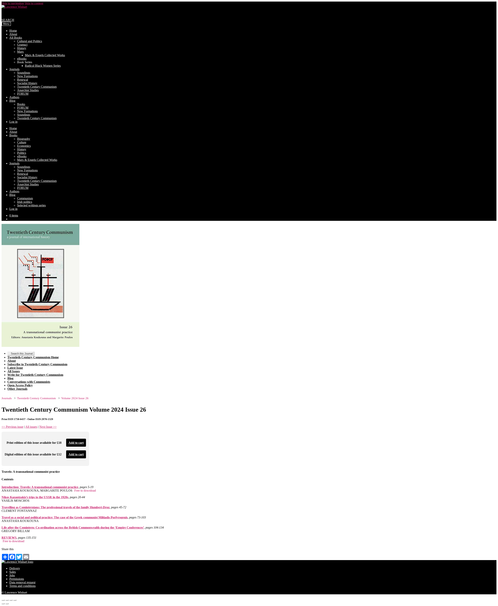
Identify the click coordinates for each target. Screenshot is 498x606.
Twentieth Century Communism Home (33, 357)
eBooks (21, 58)
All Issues (13, 371)
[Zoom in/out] (14, 600)
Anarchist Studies (28, 90)
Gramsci (22, 44)
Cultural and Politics (29, 41)
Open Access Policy (20, 385)
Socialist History (27, 83)
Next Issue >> (48, 426)
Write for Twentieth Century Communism (35, 374)
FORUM (22, 93)
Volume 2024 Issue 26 (75, 398)
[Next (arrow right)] (7, 603)
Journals (14, 69)
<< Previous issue (12, 426)
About (13, 34)
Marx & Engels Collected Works (45, 55)
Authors (14, 97)
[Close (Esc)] (3, 600)
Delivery (14, 568)
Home (13, 30)
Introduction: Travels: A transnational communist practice (40, 487)
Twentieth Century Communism (37, 86)
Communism (25, 198)
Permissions (16, 579)
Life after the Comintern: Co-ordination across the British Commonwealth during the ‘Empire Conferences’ (73, 527)
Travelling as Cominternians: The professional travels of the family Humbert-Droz (56, 507)
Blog (12, 100)
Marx (20, 51)
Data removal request (22, 582)
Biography (23, 138)
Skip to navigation (13, 3)
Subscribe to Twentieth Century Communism (37, 364)
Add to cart (76, 442)
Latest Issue (15, 367)
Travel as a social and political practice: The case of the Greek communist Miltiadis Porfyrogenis (65, 517)
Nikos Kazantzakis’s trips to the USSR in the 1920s (35, 497)
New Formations (27, 76)
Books (21, 104)
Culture (21, 142)
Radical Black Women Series (43, 65)
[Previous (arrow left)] (3, 603)
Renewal (22, 79)
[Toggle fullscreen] (10, 600)
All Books (15, 37)
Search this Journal (22, 353)
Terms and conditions (22, 586)
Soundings (23, 72)
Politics (21, 152)
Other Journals (17, 388)
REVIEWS (9, 537)
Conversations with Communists (28, 381)
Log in (13, 121)
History (21, 48)
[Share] (7, 600)
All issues (31, 426)
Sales (12, 572)
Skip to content (34, 3)
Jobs (12, 575)
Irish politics (24, 201)
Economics (24, 145)
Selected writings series (31, 205)
